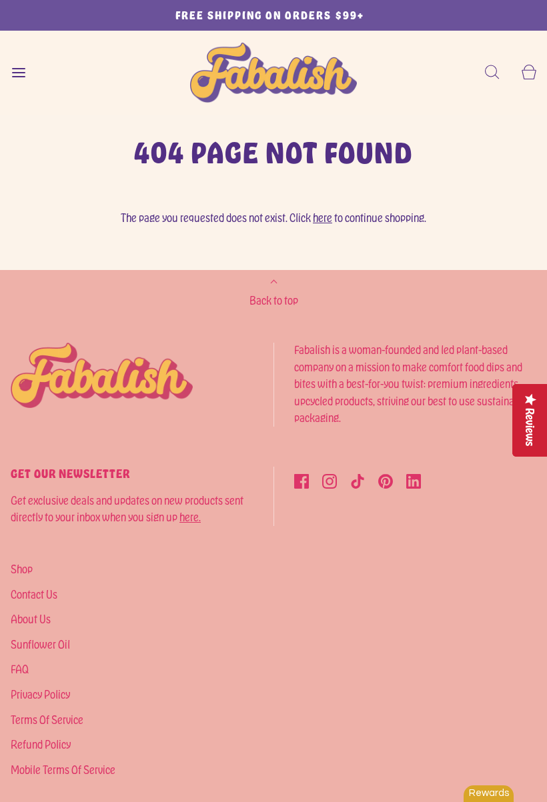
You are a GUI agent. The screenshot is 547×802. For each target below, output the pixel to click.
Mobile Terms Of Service (63, 769)
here (322, 217)
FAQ (20, 668)
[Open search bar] (492, 72)
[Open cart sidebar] (528, 72)
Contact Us (34, 594)
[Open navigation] (18, 72)
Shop (22, 568)
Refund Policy (41, 744)
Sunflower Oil (40, 644)
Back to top (273, 300)
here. (190, 516)
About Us (31, 618)
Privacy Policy (40, 694)
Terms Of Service (47, 719)
